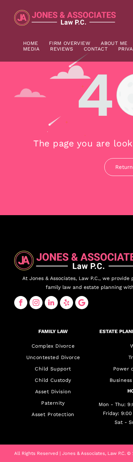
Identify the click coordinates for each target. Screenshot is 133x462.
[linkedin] (51, 302)
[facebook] (20, 302)
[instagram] (36, 302)
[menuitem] (31, 43)
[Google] (81, 302)
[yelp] (66, 302)
